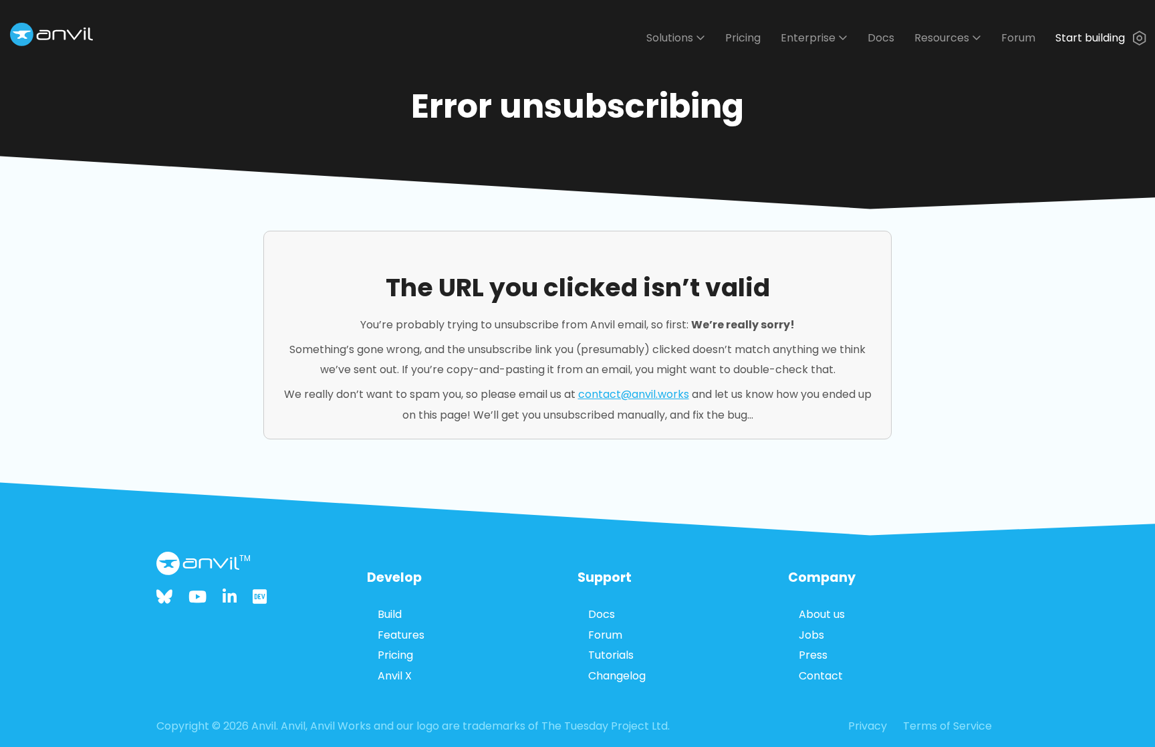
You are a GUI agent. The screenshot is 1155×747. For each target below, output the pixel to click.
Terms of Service (947, 726)
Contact (821, 675)
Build (390, 614)
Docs (881, 37)
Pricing (743, 37)
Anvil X (395, 675)
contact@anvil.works (633, 394)
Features (401, 635)
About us (822, 614)
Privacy (867, 726)
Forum (1018, 37)
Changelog (617, 675)
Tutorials (611, 655)
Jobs (811, 635)
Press (813, 655)
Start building (1091, 37)
